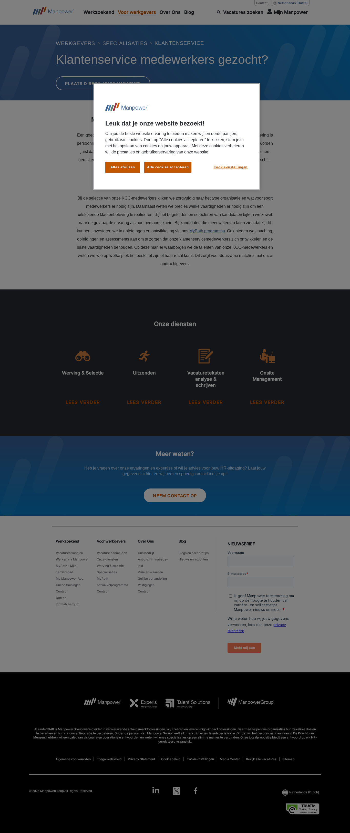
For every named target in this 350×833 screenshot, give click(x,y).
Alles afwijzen (122, 167)
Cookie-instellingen (231, 167)
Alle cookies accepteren (168, 167)
